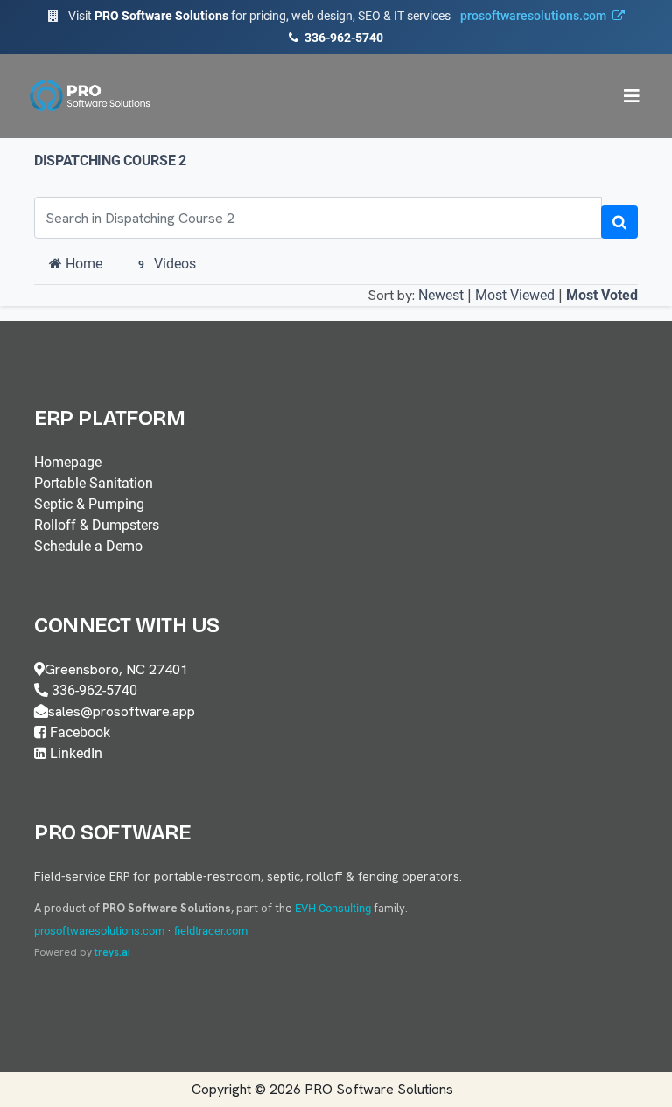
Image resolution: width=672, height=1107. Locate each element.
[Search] (619, 222)
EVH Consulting (333, 908)
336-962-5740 (342, 38)
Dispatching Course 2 (110, 160)
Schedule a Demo (88, 546)
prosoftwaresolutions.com (99, 930)
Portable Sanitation (93, 483)
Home (82, 263)
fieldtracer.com (211, 930)
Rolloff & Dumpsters (96, 525)
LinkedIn (74, 753)
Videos (167, 263)
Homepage (68, 462)
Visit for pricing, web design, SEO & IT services (337, 16)
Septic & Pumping (89, 504)
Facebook (78, 732)
